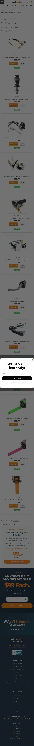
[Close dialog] (32, 359)
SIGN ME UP (17, 378)
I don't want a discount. (17, 382)
